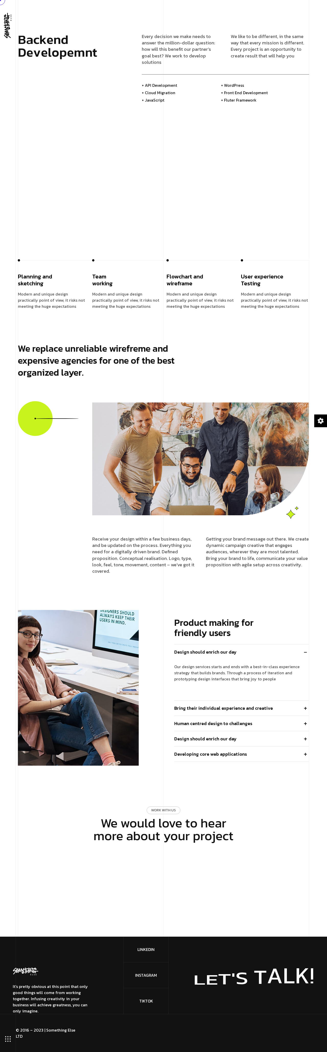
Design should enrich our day (205, 652)
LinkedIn (146, 949)
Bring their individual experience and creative (223, 708)
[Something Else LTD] (8, 25)
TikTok (146, 1001)
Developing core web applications (210, 754)
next (288, 37)
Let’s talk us (161, 863)
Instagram (146, 975)
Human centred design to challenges (213, 723)
